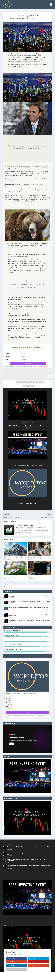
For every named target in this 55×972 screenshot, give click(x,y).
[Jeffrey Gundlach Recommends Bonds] (39, 568)
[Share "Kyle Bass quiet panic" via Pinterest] (28, 382)
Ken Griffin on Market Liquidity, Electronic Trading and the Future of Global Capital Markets (29, 602)
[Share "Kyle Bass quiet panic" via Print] (42, 382)
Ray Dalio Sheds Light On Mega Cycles (14, 557)
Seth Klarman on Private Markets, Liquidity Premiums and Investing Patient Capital (29, 620)
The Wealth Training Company (22, 18)
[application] (27, 739)
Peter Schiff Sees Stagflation (36, 557)
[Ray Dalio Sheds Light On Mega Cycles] (15, 549)
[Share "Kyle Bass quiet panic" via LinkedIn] (31, 382)
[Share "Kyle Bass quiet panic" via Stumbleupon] (36, 382)
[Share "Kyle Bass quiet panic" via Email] (39, 382)
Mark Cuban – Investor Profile (11, 635)
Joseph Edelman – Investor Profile (12, 644)
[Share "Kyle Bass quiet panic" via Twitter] (19, 382)
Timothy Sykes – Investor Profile (12, 630)
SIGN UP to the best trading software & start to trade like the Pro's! (27, 427)
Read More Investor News (27, 503)
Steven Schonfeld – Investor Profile (12, 640)
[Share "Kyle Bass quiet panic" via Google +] (22, 382)
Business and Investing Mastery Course (27, 466)
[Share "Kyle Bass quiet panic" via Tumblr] (25, 382)
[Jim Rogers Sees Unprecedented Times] (15, 568)
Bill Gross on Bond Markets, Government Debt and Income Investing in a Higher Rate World (28, 595)
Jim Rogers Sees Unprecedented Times (14, 577)
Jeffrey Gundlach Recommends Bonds (38, 577)
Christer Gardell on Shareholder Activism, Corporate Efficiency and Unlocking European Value (27, 614)
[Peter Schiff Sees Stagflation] (39, 549)
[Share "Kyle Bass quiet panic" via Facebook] (16, 382)
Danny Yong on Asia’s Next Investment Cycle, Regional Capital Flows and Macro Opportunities (28, 608)
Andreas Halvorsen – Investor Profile (13, 649)
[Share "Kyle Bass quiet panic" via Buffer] (34, 382)
